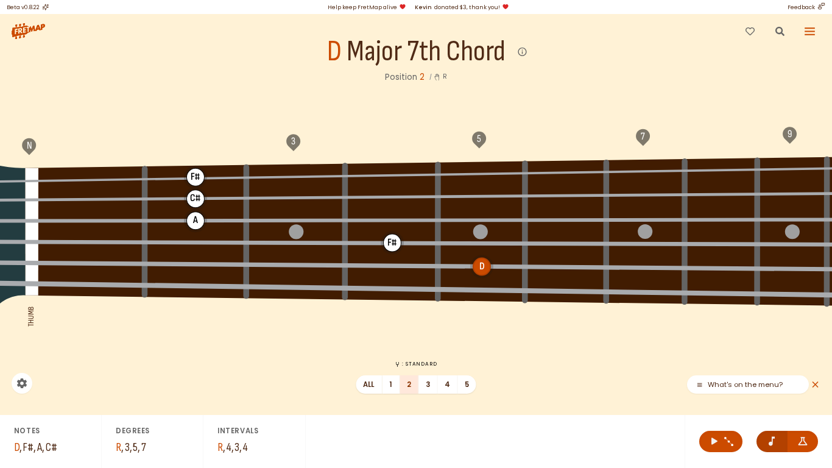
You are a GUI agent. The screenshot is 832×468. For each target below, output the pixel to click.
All (369, 384)
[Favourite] (749, 31)
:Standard (419, 363)
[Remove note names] (772, 441)
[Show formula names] (803, 441)
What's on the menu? (745, 384)
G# (392, 174)
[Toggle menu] (810, 31)
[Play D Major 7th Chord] (720, 441)
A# (566, 171)
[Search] (779, 31)
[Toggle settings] (22, 383)
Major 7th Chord (426, 52)
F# (195, 177)
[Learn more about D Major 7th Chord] (523, 52)
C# (791, 168)
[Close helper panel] (815, 385)
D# (392, 197)
